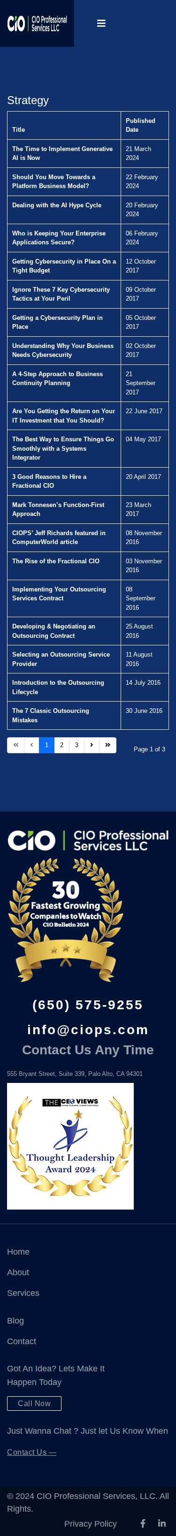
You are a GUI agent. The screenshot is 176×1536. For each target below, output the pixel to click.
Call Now (34, 1403)
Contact (21, 1341)
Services (23, 1293)
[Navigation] (101, 23)
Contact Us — (31, 1452)
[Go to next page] (91, 745)
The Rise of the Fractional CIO (55, 561)
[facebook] (142, 1523)
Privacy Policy (90, 1523)
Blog (15, 1320)
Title (18, 129)
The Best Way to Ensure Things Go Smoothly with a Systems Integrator (63, 448)
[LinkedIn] (162, 1523)
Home (18, 1251)
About (18, 1272)
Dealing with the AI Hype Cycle (56, 205)
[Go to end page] (107, 745)
